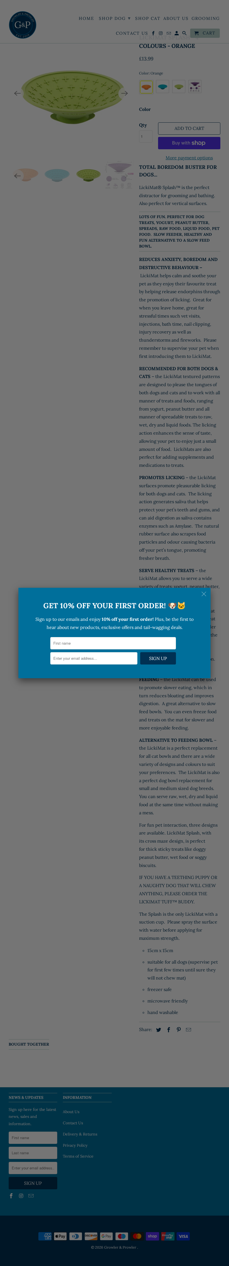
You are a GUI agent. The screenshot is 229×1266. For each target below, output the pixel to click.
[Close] (204, 594)
